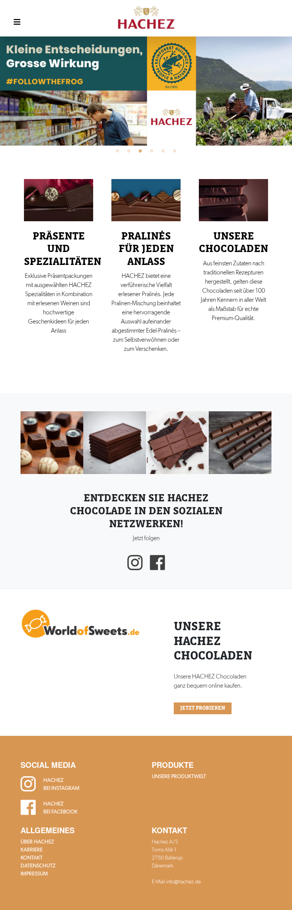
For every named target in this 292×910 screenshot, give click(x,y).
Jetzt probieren (202, 708)
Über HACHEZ (37, 842)
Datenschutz (38, 865)
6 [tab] (174, 151)
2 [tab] (129, 151)
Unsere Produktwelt (179, 776)
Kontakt (32, 858)
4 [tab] (152, 151)
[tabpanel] (146, 91)
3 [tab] (140, 151)
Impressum (34, 873)
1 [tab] (117, 151)
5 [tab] (163, 151)
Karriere (32, 850)
